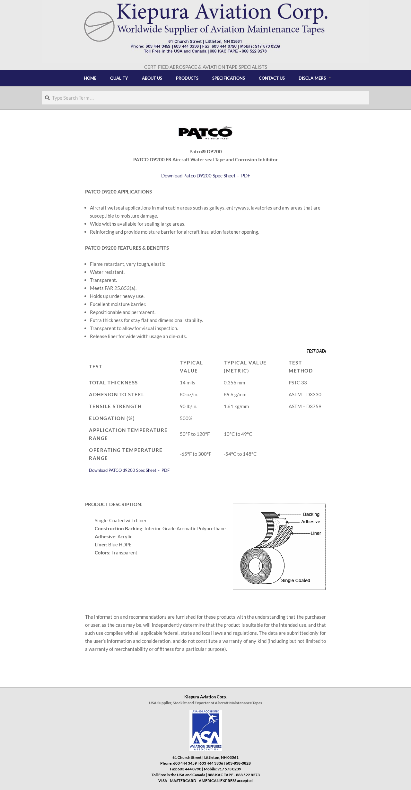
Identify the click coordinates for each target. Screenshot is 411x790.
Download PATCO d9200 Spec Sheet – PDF (129, 470)
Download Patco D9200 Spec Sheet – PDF (205, 175)
